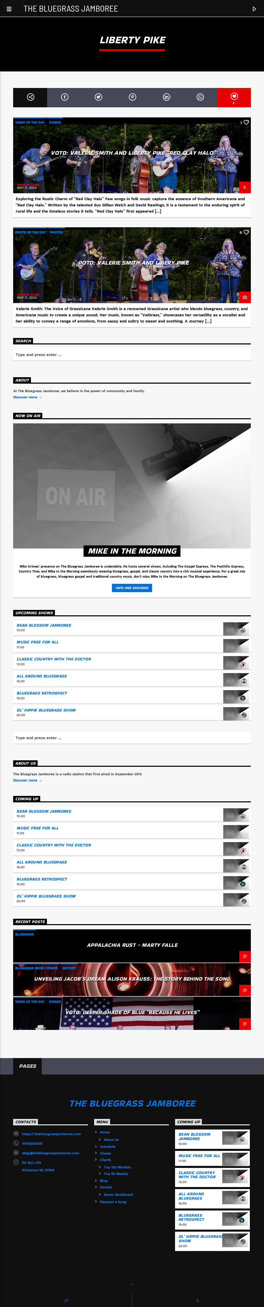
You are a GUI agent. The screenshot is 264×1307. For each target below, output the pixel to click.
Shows (105, 1153)
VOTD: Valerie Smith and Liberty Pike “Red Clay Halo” (133, 153)
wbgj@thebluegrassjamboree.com (50, 1153)
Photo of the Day (30, 232)
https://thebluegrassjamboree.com (51, 1133)
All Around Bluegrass (41, 676)
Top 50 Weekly (116, 1173)
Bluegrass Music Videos (36, 968)
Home (105, 1132)
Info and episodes (132, 587)
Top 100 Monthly (117, 1167)
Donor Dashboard (118, 1194)
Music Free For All (37, 642)
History (69, 968)
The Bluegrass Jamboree (70, 8)
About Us (111, 1139)
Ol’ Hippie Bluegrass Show (45, 710)
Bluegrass (24, 934)
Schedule (108, 1146)
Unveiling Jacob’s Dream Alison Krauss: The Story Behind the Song (132, 978)
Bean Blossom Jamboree (43, 625)
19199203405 (32, 1143)
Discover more (25, 397)
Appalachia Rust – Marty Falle (132, 945)
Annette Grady (28, 184)
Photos (56, 232)
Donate (106, 1187)
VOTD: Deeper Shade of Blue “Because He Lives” (132, 1012)
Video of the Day (29, 122)
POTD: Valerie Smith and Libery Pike (133, 263)
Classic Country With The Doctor (53, 659)
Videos (55, 122)
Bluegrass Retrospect (41, 693)
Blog (104, 1180)
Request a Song (113, 1201)
